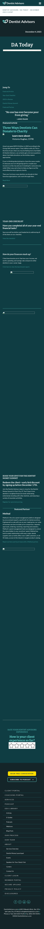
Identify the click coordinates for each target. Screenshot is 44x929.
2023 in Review (8, 99)
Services (9, 799)
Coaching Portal (14, 795)
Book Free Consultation (22, 773)
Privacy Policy (13, 889)
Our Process (11, 835)
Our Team (10, 840)
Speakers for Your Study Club (16, 862)
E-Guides (9, 817)
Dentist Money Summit (10, 103)
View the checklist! (9, 238)
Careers (9, 867)
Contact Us (10, 871)
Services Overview (12, 849)
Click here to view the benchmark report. (16, 267)
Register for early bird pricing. (13, 502)
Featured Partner (8, 107)
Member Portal (13, 880)
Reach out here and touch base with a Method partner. (20, 542)
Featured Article (8, 91)
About (8, 844)
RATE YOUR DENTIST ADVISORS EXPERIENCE (22, 731)
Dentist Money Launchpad (15, 853)
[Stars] (22, 745)
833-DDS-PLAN (19, 914)
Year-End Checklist (9, 95)
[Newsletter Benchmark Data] (22, 287)
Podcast (9, 804)
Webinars (9, 826)
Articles (9, 813)
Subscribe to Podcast (20, 779)
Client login (12, 876)
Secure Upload (13, 884)
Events (8, 858)
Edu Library (11, 808)
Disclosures (11, 893)
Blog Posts (9, 831)
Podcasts (9, 822)
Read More (6, 180)
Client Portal (12, 791)
